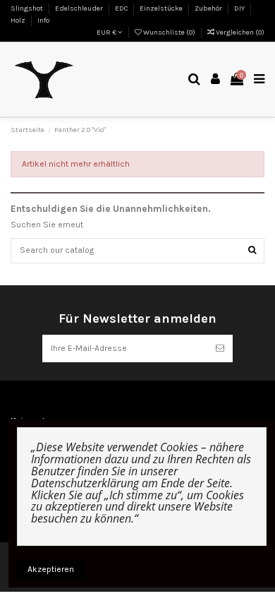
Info (43, 20)
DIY (240, 8)
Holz (19, 20)
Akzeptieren (51, 569)
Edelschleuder (79, 8)
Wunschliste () (169, 32)
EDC (122, 8)
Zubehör (209, 8)
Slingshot (27, 8)
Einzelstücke (162, 8)
